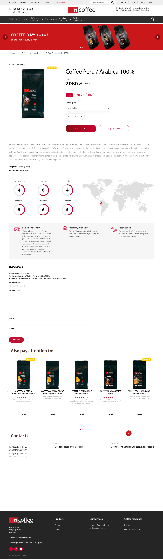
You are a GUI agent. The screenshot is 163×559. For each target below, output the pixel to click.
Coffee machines (133, 518)
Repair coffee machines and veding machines (99, 526)
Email (12, 328)
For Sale (127, 525)
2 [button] (82, 47)
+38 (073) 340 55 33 (18, 450)
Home (12, 53)
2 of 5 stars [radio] (14, 286)
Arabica (36, 53)
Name (12, 318)
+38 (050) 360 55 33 (18, 453)
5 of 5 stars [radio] (24, 286)
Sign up (151, 2)
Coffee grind (71, 103)
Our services (96, 518)
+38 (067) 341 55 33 (18, 447)
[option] (81, 37)
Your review (14, 291)
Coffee (24, 53)
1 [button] (80, 47)
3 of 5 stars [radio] (17, 286)
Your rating (14, 283)
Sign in (142, 2)
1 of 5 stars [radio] (10, 286)
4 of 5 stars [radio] (21, 286)
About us (12, 2)
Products (59, 518)
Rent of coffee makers (133, 529)
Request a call (61, 2)
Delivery (23, 2)
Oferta (57, 529)
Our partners (35, 2)
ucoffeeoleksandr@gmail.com (69, 447)
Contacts (48, 2)
